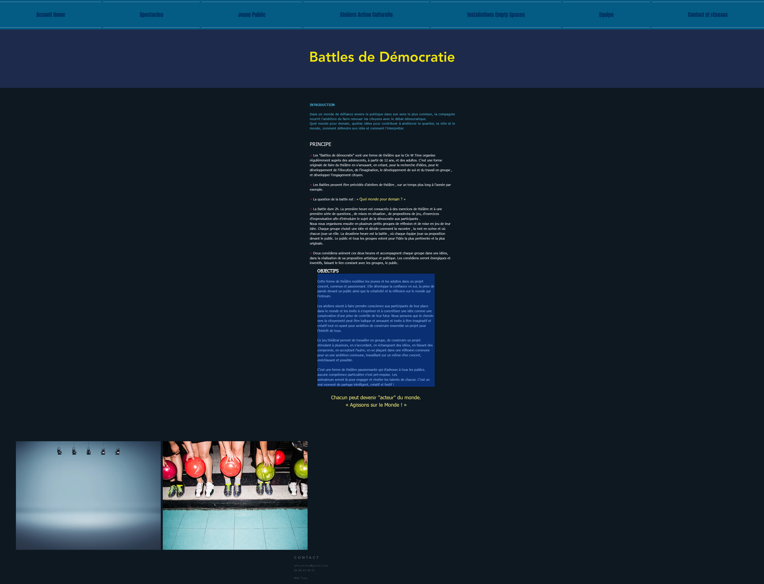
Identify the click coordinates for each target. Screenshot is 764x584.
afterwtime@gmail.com (311, 565)
